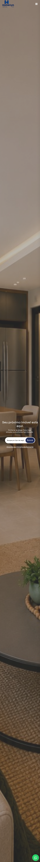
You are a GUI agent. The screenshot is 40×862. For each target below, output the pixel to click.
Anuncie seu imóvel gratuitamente (20, 447)
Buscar (30, 440)
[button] (36, 4)
